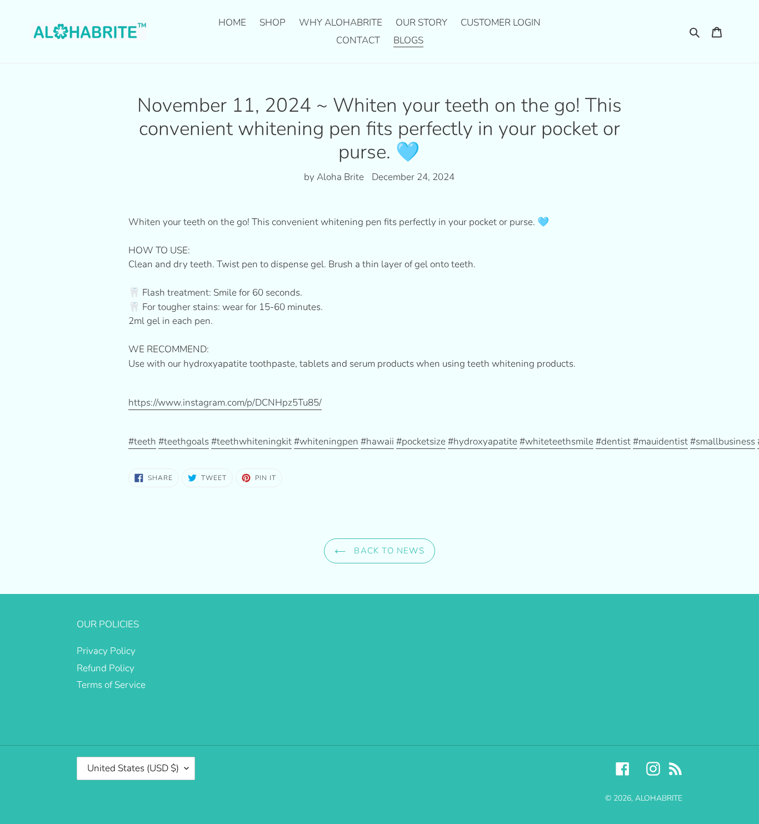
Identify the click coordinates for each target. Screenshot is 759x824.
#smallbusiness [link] (722, 441)
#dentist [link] (613, 441)
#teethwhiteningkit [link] (251, 441)
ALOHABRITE (658, 798)
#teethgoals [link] (183, 441)
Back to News (388, 550)
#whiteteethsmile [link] (556, 441)
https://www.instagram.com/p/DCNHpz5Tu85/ (225, 402)
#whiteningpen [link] (326, 441)
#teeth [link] (142, 441)
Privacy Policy (106, 651)
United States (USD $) (133, 768)
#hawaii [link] (377, 441)
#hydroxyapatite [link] (482, 441)
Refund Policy (105, 668)
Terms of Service (111, 684)
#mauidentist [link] (660, 441)
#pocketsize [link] (421, 441)
